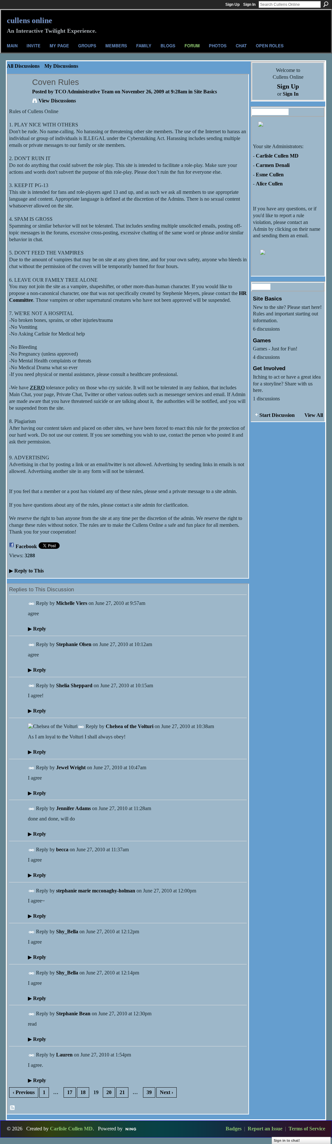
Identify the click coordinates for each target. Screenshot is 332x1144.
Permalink (32, 604)
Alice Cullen (269, 183)
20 (109, 1092)
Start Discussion (277, 415)
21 (122, 1092)
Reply (37, 628)
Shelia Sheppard (74, 685)
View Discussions (57, 100)
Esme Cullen (270, 174)
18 (83, 1092)
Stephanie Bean (73, 1013)
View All (313, 415)
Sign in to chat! (287, 1140)
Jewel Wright (71, 767)
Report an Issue (265, 1128)
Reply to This (26, 570)
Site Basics (205, 91)
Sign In (249, 4)
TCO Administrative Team (84, 91)
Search (325, 4)
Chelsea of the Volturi (129, 726)
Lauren (64, 1054)
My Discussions (61, 66)
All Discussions (23, 66)
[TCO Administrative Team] (17, 95)
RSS (13, 1108)
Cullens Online (29, 20)
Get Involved (269, 368)
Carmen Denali (273, 165)
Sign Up (232, 4)
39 (149, 1092)
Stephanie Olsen (73, 644)
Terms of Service (307, 1128)
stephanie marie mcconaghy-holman (95, 890)
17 (69, 1092)
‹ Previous (24, 1092)
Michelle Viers (71, 603)
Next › (166, 1092)
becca (62, 849)
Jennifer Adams (73, 808)
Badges (234, 1128)
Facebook (26, 546)
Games (262, 340)
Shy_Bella (67, 931)
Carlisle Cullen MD (277, 156)
